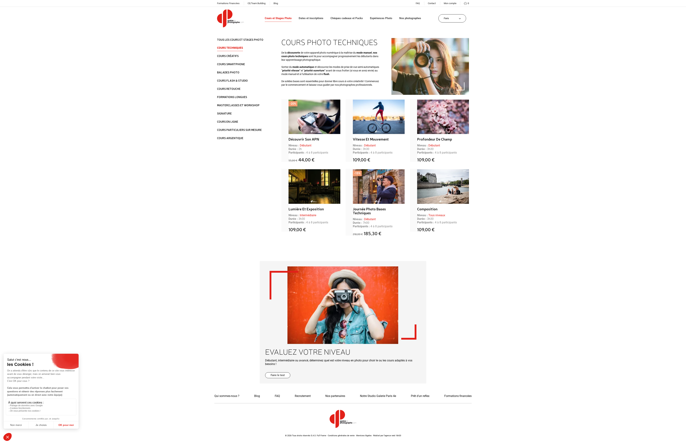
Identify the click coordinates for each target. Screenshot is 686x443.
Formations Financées (228, 3)
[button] (277, 375)
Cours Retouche (228, 89)
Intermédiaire (308, 215)
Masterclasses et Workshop (238, 105)
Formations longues (232, 97)
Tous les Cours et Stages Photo (240, 39)
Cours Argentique (230, 138)
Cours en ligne (227, 121)
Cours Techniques (230, 47)
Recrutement (303, 396)
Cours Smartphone (231, 64)
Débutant (305, 145)
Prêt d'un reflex (420, 396)
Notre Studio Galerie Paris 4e (378, 396)
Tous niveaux (436, 215)
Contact (432, 3)
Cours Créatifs (228, 56)
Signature (224, 113)
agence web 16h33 (393, 435)
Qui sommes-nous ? (226, 396)
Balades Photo (228, 72)
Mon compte (450, 3)
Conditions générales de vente (341, 435)
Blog (276, 3)
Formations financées (458, 396)
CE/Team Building (256, 3)
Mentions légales (364, 435)
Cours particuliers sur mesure (239, 130)
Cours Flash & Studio (232, 80)
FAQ (418, 3)
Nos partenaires (335, 396)
